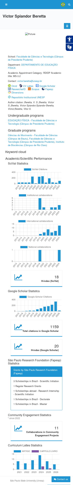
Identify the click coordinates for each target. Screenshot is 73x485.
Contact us (62, 479)
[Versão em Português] (63, 4)
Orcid (14, 86)
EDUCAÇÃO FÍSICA (18, 120)
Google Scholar (47, 86)
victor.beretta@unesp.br (29, 81)
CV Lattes (28, 86)
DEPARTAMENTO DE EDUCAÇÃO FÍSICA (33, 66)
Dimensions (18, 92)
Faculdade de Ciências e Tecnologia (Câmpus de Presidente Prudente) (35, 58)
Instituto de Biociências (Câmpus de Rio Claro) (36, 143)
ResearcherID (19, 89)
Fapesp (49, 89)
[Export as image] (67, 26)
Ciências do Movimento (20, 135)
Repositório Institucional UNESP (28, 97)
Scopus (35, 89)
